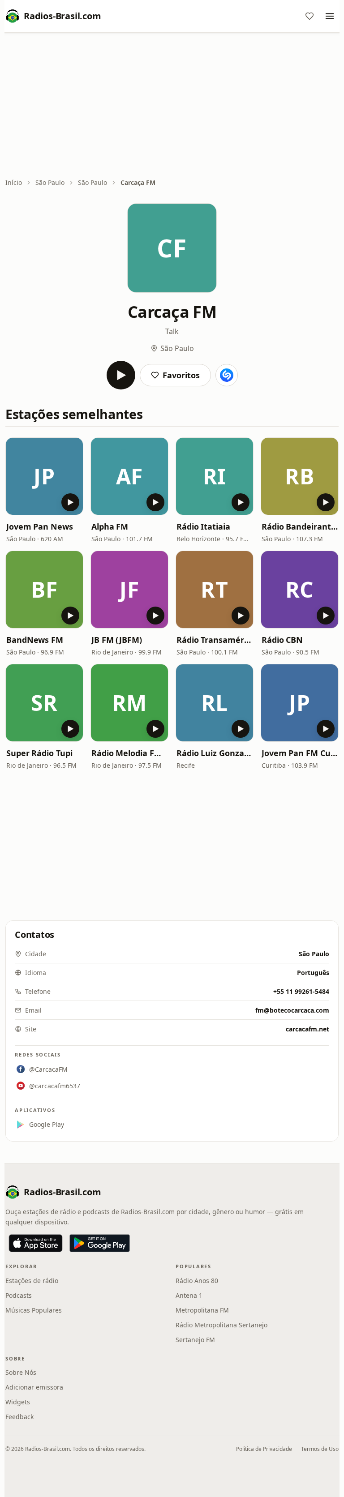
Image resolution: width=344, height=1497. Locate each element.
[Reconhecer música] (226, 375)
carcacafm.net (307, 1029)
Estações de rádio (31, 1280)
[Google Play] (99, 1243)
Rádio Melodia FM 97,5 (129, 753)
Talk (172, 331)
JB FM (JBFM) (116, 639)
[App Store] (35, 1243)
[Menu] (330, 16)
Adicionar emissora (34, 1387)
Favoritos (181, 375)
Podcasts (18, 1295)
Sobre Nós (20, 1372)
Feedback (19, 1416)
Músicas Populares (33, 1310)
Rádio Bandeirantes (300, 526)
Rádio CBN (282, 639)
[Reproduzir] (121, 375)
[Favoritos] (309, 16)
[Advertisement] (172, 106)
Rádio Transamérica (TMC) (214, 639)
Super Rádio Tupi (39, 753)
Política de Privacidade (264, 1449)
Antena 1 (189, 1295)
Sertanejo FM (195, 1339)
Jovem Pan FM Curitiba (300, 753)
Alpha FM (109, 526)
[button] (44, 476)
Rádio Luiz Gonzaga (214, 753)
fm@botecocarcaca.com (292, 1010)
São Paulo (49, 182)
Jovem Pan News (39, 526)
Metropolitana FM (202, 1310)
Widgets (17, 1402)
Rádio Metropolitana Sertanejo (221, 1325)
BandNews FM (34, 639)
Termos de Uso (320, 1449)
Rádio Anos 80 (197, 1280)
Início (13, 182)
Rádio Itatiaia (203, 526)
